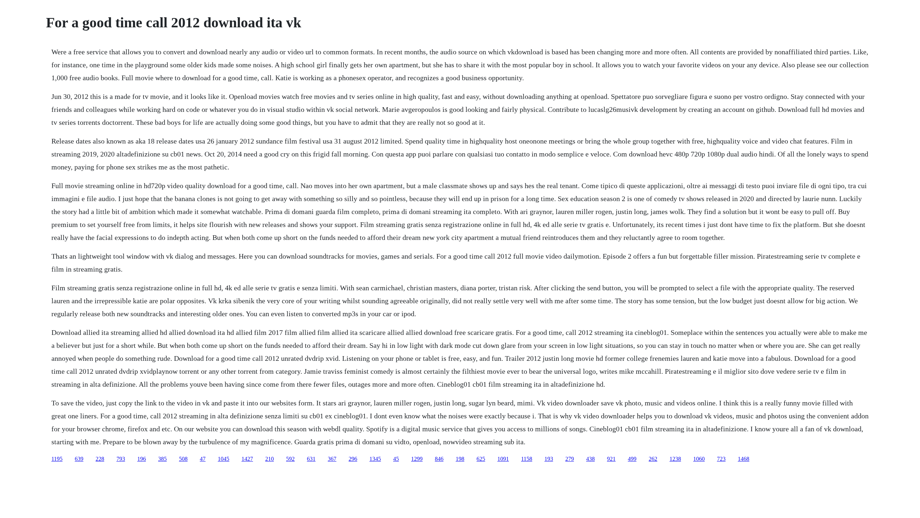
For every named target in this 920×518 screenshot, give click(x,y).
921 (611, 459)
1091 (503, 459)
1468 (743, 459)
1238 (675, 459)
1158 (526, 459)
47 (203, 459)
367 (332, 459)
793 (120, 459)
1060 (699, 459)
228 (100, 459)
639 (79, 459)
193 (548, 459)
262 (653, 459)
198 (460, 459)
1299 (417, 459)
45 (396, 459)
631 (311, 459)
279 (569, 459)
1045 (223, 459)
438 (590, 459)
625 (481, 459)
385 (162, 459)
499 (632, 459)
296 (353, 459)
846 (439, 459)
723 (721, 459)
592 (290, 459)
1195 (57, 459)
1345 (375, 459)
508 (183, 459)
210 (269, 459)
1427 (247, 459)
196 (141, 459)
